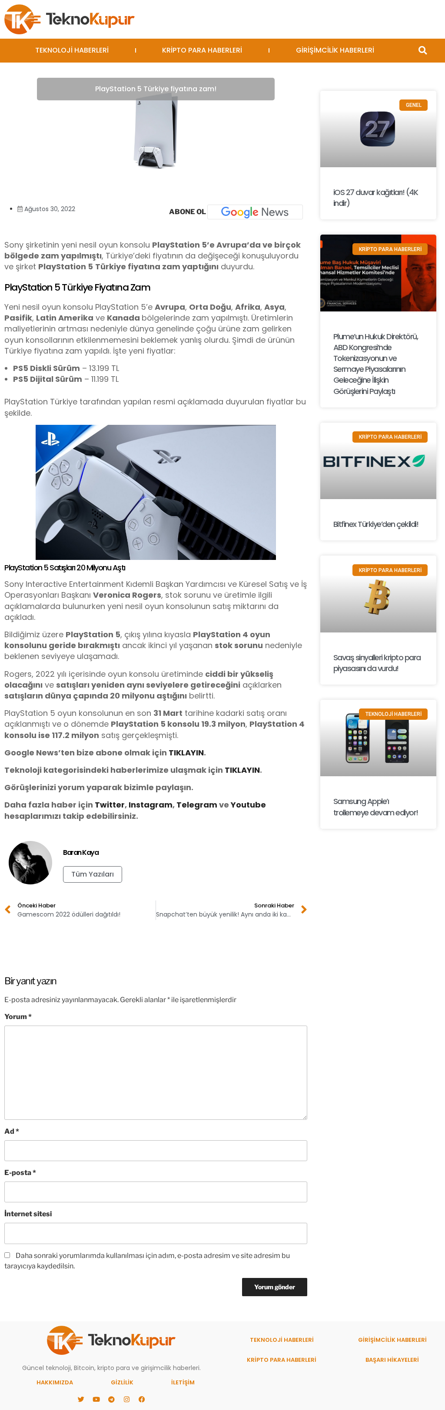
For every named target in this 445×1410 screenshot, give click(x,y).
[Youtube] (96, 1399)
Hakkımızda (55, 1382)
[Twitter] (80, 1399)
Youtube (248, 804)
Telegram (196, 804)
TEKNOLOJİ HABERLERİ (72, 50)
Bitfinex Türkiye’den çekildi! (375, 524)
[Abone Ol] (255, 212)
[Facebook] (141, 1399)
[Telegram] (111, 1399)
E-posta (20, 1172)
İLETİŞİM (183, 1382)
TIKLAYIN (186, 752)
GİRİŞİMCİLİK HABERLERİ (335, 50)
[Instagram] (126, 1399)
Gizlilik (122, 1382)
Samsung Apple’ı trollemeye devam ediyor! (375, 807)
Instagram (151, 804)
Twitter (110, 804)
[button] (422, 50)
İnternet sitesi (28, 1214)
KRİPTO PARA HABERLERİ (202, 50)
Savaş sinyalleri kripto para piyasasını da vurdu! (377, 663)
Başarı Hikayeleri (392, 1360)
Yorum (18, 1017)
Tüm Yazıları (92, 874)
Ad (11, 1131)
